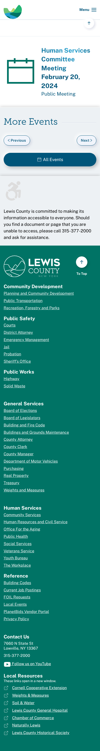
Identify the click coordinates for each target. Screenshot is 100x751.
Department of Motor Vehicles (31, 461)
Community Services (22, 515)
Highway (11, 378)
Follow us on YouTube (31, 663)
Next (85, 140)
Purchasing (14, 468)
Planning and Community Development (39, 293)
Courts (10, 325)
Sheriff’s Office (17, 361)
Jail (6, 347)
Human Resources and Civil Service (35, 522)
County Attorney (18, 439)
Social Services (18, 543)
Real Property (16, 475)
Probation (12, 354)
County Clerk (15, 446)
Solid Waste (14, 386)
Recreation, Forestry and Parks (31, 308)
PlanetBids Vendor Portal (26, 611)
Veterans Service (19, 551)
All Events (53, 159)
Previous (18, 140)
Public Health (16, 536)
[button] (87, 9)
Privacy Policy (16, 619)
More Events (31, 122)
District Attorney (18, 332)
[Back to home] (13, 9)
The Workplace (17, 565)
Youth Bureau (16, 558)
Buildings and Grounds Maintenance (36, 432)
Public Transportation (23, 300)
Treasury (11, 483)
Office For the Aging (22, 529)
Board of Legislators (22, 418)
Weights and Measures (24, 490)
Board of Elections (20, 410)
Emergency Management (26, 339)
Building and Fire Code (24, 425)
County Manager (18, 454)
